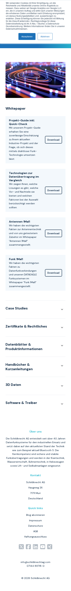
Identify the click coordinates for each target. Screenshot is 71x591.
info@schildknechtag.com (35, 562)
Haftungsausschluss (35, 536)
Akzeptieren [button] (27, 36)
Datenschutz (35, 525)
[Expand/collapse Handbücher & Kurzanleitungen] (62, 365)
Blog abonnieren (35, 514)
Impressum (35, 520)
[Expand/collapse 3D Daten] (62, 385)
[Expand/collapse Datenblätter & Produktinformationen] (62, 345)
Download (53, 139)
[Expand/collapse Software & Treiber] (62, 403)
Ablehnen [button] (45, 36)
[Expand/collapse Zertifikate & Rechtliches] (62, 327)
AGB (35, 531)
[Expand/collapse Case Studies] (62, 309)
